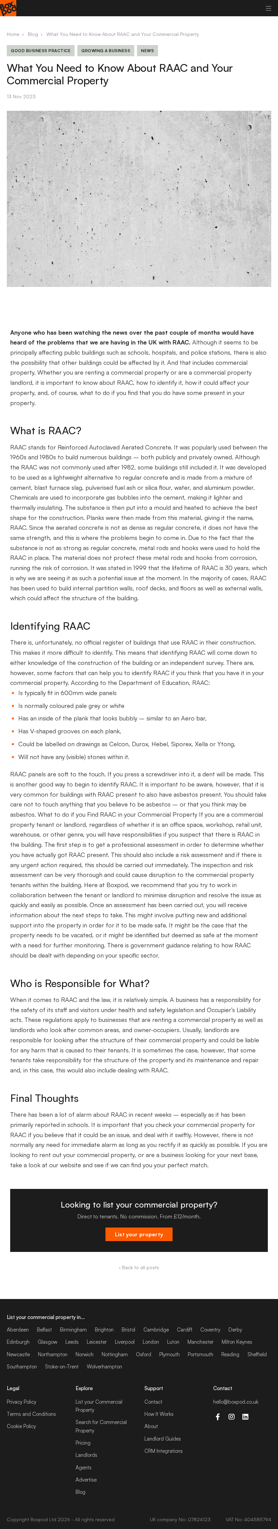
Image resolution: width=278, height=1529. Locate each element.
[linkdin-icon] (245, 1416)
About (151, 1426)
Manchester (200, 1342)
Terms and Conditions (31, 1414)
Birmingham (73, 1329)
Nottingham (115, 1354)
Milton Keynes (237, 1342)
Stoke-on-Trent (62, 1366)
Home (13, 34)
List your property (139, 1234)
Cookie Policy (21, 1426)
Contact (153, 1402)
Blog (33, 34)
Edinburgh (18, 1342)
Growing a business (105, 50)
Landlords (86, 1455)
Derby (235, 1329)
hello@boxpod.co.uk (235, 1402)
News (147, 50)
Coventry (210, 1329)
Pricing (83, 1443)
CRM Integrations (163, 1451)
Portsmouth (200, 1354)
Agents (84, 1467)
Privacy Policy (21, 1402)
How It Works (159, 1414)
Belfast (44, 1329)
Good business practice (41, 50)
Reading (230, 1354)
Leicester (97, 1342)
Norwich (85, 1354)
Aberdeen (18, 1329)
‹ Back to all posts (139, 1267)
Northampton (52, 1354)
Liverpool (125, 1342)
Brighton (104, 1329)
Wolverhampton (104, 1366)
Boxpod (39, 1519)
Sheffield (257, 1354)
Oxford (143, 1354)
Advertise (86, 1479)
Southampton (22, 1366)
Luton (173, 1342)
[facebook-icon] (217, 1416)
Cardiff (184, 1329)
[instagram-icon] (231, 1416)
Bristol (128, 1329)
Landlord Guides (162, 1439)
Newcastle (18, 1354)
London (151, 1342)
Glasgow (47, 1342)
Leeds (72, 1342)
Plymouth (169, 1354)
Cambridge (156, 1329)
